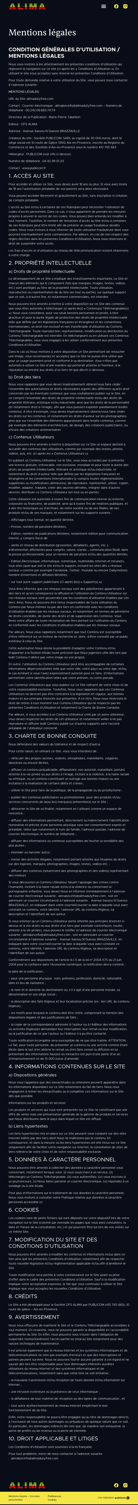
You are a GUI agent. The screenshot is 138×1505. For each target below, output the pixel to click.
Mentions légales (18, 1496)
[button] (103, 6)
